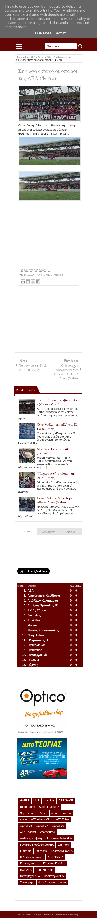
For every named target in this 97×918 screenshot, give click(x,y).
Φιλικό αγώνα (46, 882)
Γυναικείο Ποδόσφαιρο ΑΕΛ (37, 844)
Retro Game (27, 806)
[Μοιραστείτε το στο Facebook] (38, 281)
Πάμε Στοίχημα (44, 869)
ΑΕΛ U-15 (26, 825)
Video (26, 531)
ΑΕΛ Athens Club (41, 819)
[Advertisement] (48, 239)
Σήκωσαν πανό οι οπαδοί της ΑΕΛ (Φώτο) (48, 74)
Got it (61, 33)
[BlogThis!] (28, 281)
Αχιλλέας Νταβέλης (31, 838)
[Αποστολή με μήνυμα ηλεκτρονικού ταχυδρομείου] (23, 281)
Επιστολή (41, 851)
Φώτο (39, 275)
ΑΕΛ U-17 (42, 825)
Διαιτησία (63, 844)
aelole (55, 813)
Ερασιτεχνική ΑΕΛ (62, 851)
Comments (48, 532)
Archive (71, 532)
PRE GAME (66, 800)
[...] (26, 418)
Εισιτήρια (25, 851)
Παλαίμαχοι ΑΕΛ (30, 876)
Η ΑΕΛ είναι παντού (32, 857)
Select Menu (19, 47)
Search (80, 46)
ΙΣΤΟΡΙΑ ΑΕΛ (55, 857)
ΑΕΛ (20, 914)
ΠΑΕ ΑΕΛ (29, 275)
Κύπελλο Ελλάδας (54, 863)
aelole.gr (74, 914)
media (67, 813)
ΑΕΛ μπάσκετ (28, 832)
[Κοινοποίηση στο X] (33, 281)
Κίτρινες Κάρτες (29, 863)
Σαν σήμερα (27, 882)
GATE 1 (48, 275)
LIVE (36, 800)
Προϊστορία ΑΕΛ (54, 876)
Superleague (28, 813)
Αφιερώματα (47, 832)
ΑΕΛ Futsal (62, 819)
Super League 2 (49, 806)
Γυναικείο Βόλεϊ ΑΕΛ (59, 838)
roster (23, 819)
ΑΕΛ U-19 (58, 825)
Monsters (58, 275)
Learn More (42, 33)
